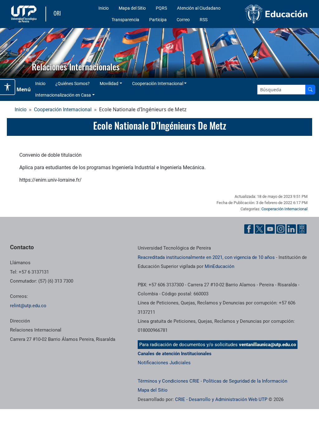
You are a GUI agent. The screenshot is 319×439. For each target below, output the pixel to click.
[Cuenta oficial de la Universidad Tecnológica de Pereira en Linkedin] (291, 229)
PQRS (161, 8)
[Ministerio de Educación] (276, 14)
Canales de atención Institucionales (175, 353)
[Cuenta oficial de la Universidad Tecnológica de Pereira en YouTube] (270, 229)
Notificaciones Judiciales (164, 362)
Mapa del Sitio (132, 8)
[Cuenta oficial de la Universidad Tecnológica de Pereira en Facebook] (249, 229)
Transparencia (125, 19)
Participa (158, 19)
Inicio (103, 8)
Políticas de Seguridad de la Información (245, 381)
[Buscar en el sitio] (310, 89)
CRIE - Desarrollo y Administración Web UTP (221, 399)
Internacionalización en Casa (63, 95)
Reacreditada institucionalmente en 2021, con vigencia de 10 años (206, 257)
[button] (10, 53)
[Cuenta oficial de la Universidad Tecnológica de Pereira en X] (259, 229)
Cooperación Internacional (157, 83)
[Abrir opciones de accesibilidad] (7, 87)
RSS (203, 19)
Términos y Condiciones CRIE (168, 381)
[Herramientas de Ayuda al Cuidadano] (302, 229)
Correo (183, 19)
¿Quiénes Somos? (72, 83)
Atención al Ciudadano (199, 8)
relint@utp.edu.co (28, 305)
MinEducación (219, 266)
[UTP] (24, 14)
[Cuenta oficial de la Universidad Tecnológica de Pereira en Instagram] (280, 229)
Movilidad (109, 83)
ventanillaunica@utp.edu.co (267, 344)
